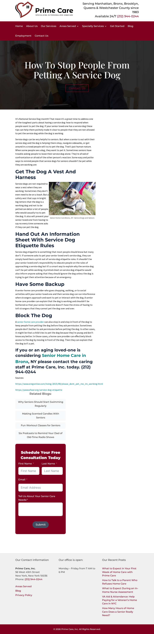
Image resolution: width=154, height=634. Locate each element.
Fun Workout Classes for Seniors (40, 425)
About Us (32, 26)
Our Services (48, 26)
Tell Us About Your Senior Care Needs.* (36, 498)
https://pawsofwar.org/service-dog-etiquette (38, 389)
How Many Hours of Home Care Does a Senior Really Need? (118, 612)
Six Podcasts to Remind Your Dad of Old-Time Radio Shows (40, 435)
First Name (25, 463)
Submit (41, 524)
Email (21, 479)
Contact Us (41, 35)
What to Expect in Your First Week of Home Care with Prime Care (119, 572)
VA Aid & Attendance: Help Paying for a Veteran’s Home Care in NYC (119, 600)
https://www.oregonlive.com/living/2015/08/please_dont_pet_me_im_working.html (59, 383)
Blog (130, 26)
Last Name (48, 463)
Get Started (117, 26)
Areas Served (68, 26)
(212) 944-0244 (128, 16)
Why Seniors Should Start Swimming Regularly (40, 404)
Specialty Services (93, 26)
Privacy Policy (23, 595)
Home (19, 26)
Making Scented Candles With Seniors (40, 415)
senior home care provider (30, 321)
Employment (23, 35)
